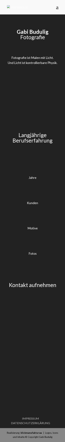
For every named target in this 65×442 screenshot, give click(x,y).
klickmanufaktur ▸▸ (31, 432)
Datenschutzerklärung (30, 423)
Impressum (30, 418)
